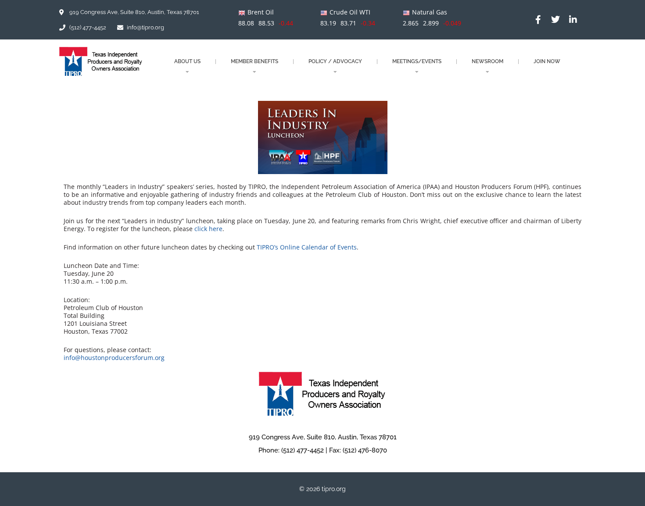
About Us (187, 61)
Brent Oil (260, 12)
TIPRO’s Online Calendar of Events (307, 247)
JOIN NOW (547, 61)
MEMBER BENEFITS (254, 61)
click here (208, 228)
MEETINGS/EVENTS (416, 61)
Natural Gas (429, 12)
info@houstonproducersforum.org (114, 357)
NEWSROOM (487, 61)
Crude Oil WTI (350, 12)
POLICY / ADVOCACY (335, 61)
